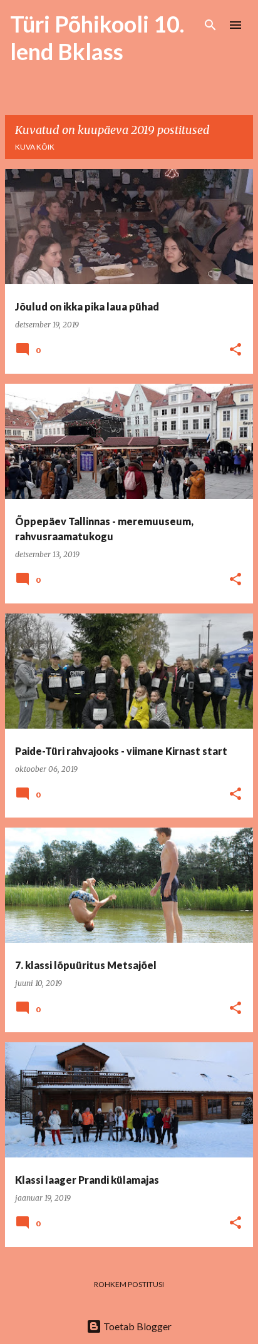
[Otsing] (210, 25)
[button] (235, 350)
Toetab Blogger (136, 1326)
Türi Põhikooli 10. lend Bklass (97, 37)
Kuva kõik (34, 146)
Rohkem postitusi (129, 1284)
